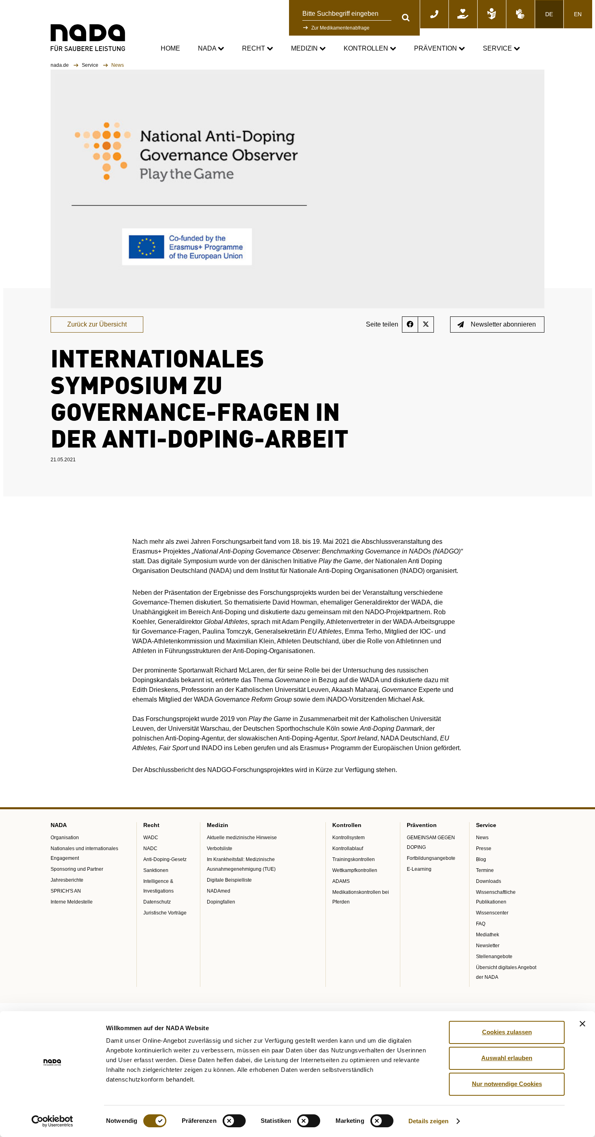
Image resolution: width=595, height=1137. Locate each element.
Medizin (305, 48)
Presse (483, 848)
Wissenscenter (492, 913)
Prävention (436, 48)
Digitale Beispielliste (229, 880)
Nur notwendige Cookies (507, 1083)
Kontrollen (367, 48)
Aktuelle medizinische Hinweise (242, 837)
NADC (150, 848)
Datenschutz (157, 902)
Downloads (488, 881)
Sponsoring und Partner (77, 869)
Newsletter (487, 945)
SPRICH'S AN (66, 891)
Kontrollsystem (348, 837)
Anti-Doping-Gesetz (165, 859)
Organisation (65, 837)
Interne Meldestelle (72, 902)
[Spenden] (463, 14)
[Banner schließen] (582, 1024)
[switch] (234, 1120)
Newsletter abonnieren (503, 324)
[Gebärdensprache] (520, 14)
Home (170, 48)
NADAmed (218, 891)
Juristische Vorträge (165, 913)
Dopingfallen (221, 902)
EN (578, 14)
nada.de (60, 65)
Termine (485, 870)
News (482, 837)
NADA (208, 48)
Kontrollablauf (347, 848)
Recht (254, 48)
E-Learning (419, 869)
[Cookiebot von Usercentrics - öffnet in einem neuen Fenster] (52, 1121)
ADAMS (341, 881)
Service (498, 48)
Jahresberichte (67, 880)
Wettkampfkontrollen (354, 870)
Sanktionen (155, 870)
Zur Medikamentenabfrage (340, 28)
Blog (481, 859)
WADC (150, 837)
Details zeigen (428, 1121)
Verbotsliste (219, 848)
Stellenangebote (494, 956)
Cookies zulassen (507, 1032)
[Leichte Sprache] (492, 14)
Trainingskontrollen (353, 859)
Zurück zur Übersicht (97, 324)
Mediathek (487, 935)
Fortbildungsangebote (431, 858)
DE (549, 14)
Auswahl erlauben (506, 1057)
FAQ (480, 924)
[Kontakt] (434, 14)
